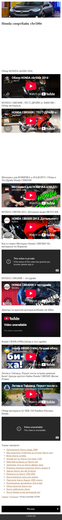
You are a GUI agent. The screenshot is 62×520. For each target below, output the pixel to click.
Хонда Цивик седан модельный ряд (23, 492)
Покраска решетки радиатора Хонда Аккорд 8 (28, 468)
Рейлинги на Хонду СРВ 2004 (20, 474)
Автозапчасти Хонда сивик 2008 (22, 449)
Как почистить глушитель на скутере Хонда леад (29, 452)
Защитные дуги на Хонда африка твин (24, 465)
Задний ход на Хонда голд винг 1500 (24, 459)
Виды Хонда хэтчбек (16, 456)
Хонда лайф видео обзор (18, 489)
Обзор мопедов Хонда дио (19, 486)
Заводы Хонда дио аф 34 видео (21, 471)
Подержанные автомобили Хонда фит (24, 483)
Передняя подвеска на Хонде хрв (22, 462)
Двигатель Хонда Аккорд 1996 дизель (24, 480)
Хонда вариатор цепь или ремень (22, 477)
